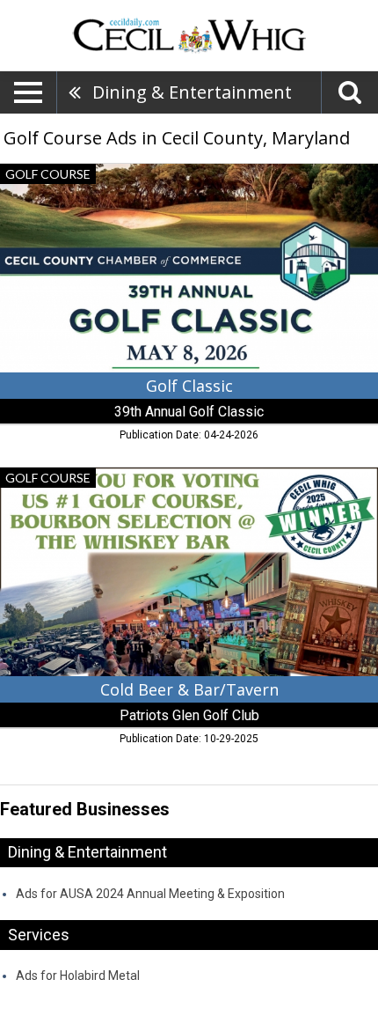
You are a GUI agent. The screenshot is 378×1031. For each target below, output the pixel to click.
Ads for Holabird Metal (78, 975)
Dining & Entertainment (192, 92)
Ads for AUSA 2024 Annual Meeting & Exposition (150, 894)
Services (38, 934)
